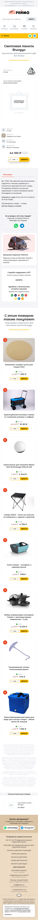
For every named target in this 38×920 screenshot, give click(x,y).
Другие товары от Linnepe (11, 206)
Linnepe (27, 753)
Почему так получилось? (10, 83)
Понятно (8, 914)
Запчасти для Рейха (19, 857)
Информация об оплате (19, 876)
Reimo (19, 12)
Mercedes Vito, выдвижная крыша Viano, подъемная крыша (19, 846)
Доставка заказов (19, 871)
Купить (24, 160)
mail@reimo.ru (12, 5)
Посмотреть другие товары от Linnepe (19, 71)
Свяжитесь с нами (8, 197)
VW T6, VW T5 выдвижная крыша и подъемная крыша (19, 841)
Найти (31, 19)
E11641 (20, 757)
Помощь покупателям (19, 880)
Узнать (19, 280)
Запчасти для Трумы (19, 864)
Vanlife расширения (19, 854)
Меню (6, 36)
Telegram (34, 36)
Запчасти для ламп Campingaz (19, 850)
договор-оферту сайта (24, 911)
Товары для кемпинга (19, 860)
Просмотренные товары (19, 794)
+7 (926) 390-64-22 (27, 5)
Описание (7, 175)
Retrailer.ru (19, 895)
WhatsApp (30, 36)
